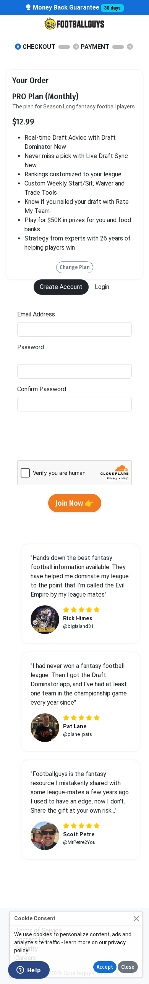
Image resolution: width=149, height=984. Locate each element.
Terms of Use (86, 440)
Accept (105, 967)
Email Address (36, 314)
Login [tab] (102, 286)
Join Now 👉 (74, 503)
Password (63, 352)
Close (127, 967)
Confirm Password (41, 389)
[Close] (136, 919)
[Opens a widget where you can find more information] (29, 970)
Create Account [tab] (61, 286)
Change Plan (75, 267)
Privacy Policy (36, 440)
